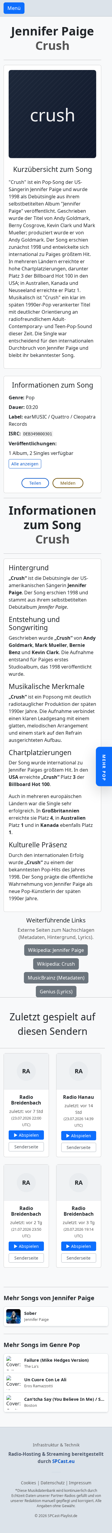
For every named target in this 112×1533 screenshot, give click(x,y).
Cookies (28, 1483)
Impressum (80, 1483)
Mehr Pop (104, 767)
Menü (14, 8)
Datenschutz (53, 1483)
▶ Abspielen (26, 1135)
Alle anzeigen (25, 464)
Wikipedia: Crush (56, 964)
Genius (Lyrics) (56, 991)
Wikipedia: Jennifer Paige (56, 950)
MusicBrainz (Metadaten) (56, 977)
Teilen (35, 483)
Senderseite (26, 1147)
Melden (68, 483)
